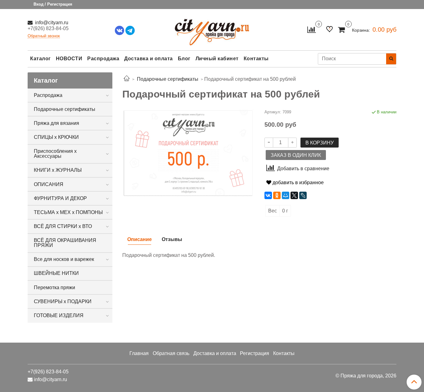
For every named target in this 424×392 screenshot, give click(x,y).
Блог (184, 58)
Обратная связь (171, 353)
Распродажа (103, 58)
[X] (294, 195)
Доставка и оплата (148, 58)
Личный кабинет (217, 58)
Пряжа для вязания (56, 123)
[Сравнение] (311, 29)
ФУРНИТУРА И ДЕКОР (60, 198)
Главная (139, 353)
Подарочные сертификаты (64, 109)
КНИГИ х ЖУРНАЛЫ (58, 170)
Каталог (40, 58)
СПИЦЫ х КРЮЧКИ (56, 137)
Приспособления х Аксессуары (55, 153)
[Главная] (127, 79)
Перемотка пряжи (54, 287)
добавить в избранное (297, 182)
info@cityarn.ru (51, 22)
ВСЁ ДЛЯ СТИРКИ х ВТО (63, 226)
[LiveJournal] (303, 195)
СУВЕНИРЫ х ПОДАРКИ (63, 301)
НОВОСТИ (69, 58)
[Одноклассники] (277, 195)
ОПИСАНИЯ (48, 184)
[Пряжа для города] (212, 28)
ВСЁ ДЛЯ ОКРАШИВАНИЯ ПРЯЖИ (65, 243)
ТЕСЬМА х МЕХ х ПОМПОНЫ (68, 212)
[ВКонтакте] (268, 195)
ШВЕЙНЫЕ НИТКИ (56, 273)
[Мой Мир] (285, 195)
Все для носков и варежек (64, 259)
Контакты (256, 58)
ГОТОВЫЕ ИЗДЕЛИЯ (58, 315)
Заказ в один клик (296, 155)
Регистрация (254, 353)
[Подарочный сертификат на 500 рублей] (188, 152)
